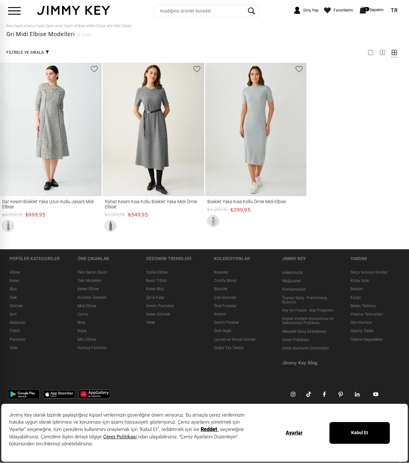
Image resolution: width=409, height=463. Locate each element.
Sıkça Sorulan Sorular (369, 272)
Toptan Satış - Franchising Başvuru (304, 300)
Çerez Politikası (295, 340)
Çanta (83, 314)
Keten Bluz (155, 289)
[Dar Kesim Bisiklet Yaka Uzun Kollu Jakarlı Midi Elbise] (12, 129)
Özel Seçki (222, 331)
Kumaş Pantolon (92, 348)
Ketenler (221, 272)
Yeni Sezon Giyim (92, 272)
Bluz (13, 289)
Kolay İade (360, 281)
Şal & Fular (155, 297)
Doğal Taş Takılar (229, 348)
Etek (13, 297)
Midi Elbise (87, 306)
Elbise (15, 272)
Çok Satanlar (225, 297)
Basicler (221, 289)
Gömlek (16, 306)
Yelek (150, 323)
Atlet (14, 348)
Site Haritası (361, 323)
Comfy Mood (225, 281)
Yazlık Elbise (156, 272)
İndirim (220, 314)
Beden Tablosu (363, 306)
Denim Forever (226, 323)
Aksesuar (18, 323)
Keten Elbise (88, 289)
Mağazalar (291, 281)
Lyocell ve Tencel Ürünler (235, 339)
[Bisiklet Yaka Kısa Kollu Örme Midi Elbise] (215, 129)
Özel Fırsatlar (225, 306)
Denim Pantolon (160, 306)
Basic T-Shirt (156, 281)
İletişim (357, 289)
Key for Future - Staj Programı (307, 310)
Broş (81, 323)
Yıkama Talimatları (367, 314)
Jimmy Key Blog (300, 363)
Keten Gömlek (158, 314)
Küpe (82, 331)
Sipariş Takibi (362, 331)
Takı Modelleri (89, 281)
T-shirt (15, 331)
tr (394, 10)
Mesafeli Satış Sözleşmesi (304, 331)
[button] (8, 226)
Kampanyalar (294, 289)
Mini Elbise (87, 339)
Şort (13, 314)
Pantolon (18, 339)
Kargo (356, 297)
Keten (14, 281)
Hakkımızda (292, 272)
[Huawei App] (94, 394)
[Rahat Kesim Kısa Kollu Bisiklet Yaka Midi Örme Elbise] (115, 129)
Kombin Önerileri (92, 297)
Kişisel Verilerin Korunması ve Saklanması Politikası (307, 321)
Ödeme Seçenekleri (367, 339)
